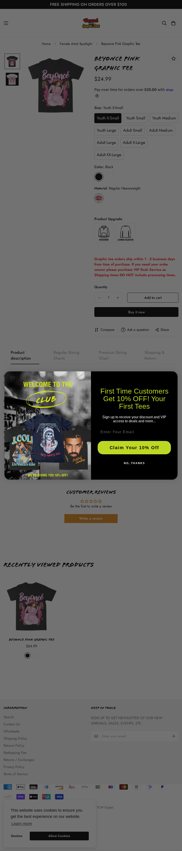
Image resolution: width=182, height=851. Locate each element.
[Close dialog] (172, 376)
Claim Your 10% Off (134, 447)
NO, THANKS (134, 463)
